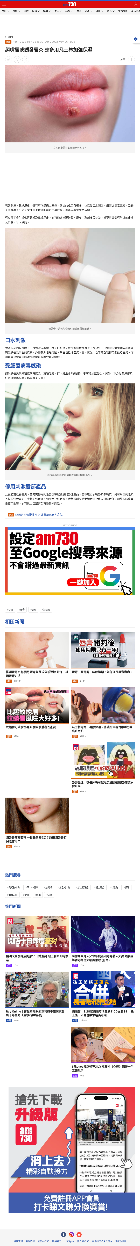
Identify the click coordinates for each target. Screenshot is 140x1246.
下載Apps (69, 1241)
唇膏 (22, 609)
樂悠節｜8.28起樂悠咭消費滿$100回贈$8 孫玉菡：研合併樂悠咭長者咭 (103, 1013)
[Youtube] (79, 1234)
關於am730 (43, 1241)
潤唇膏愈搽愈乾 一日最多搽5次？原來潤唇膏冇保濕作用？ (36, 839)
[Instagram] (71, 1234)
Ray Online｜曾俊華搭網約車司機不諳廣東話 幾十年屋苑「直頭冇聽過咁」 (36, 1013)
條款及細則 (120, 1241)
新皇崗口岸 (64, 887)
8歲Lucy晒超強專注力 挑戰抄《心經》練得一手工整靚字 (103, 1068)
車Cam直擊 (32, 887)
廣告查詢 (18, 1241)
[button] (4, 4)
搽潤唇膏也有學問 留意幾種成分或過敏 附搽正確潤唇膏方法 (37, 674)
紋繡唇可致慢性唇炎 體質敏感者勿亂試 (39, 514)
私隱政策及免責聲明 (102, 1241)
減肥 (38, 894)
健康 (8, 41)
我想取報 (30, 1241)
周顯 (50, 894)
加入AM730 (83, 1241)
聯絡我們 (56, 1241)
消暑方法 (13, 894)
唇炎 (11, 609)
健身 (27, 894)
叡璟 (127, 887)
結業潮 (48, 887)
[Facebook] (63, 1234)
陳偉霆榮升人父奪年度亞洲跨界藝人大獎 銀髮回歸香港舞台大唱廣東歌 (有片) (103, 958)
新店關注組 (82, 887)
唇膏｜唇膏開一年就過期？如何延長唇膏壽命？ (102, 672)
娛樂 (9, 965)
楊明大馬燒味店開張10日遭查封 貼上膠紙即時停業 (37, 958)
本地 (9, 1020)
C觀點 (115, 887)
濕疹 (34, 609)
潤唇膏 (46, 609)
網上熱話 (100, 887)
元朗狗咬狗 (14, 887)
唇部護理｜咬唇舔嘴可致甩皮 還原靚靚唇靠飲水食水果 (103, 784)
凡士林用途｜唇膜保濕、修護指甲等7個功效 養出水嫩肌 (102, 729)
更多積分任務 (88, 1224)
